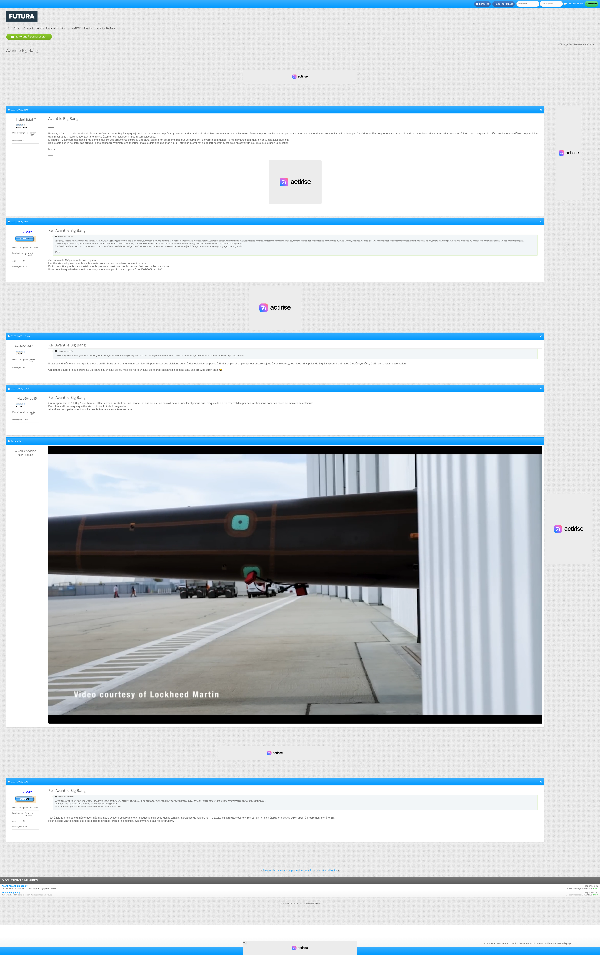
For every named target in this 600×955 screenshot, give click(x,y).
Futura (488, 943)
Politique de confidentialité (543, 943)
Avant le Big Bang (11, 892)
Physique (89, 28)
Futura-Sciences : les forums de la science (46, 28)
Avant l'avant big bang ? (15, 885)
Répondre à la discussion (29, 36)
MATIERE (76, 28)
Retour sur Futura (503, 4)
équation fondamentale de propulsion (283, 870)
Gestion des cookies (520, 943)
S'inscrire (482, 4)
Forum (17, 28)
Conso (506, 943)
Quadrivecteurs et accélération (321, 870)
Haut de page (564, 943)
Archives (497, 943)
